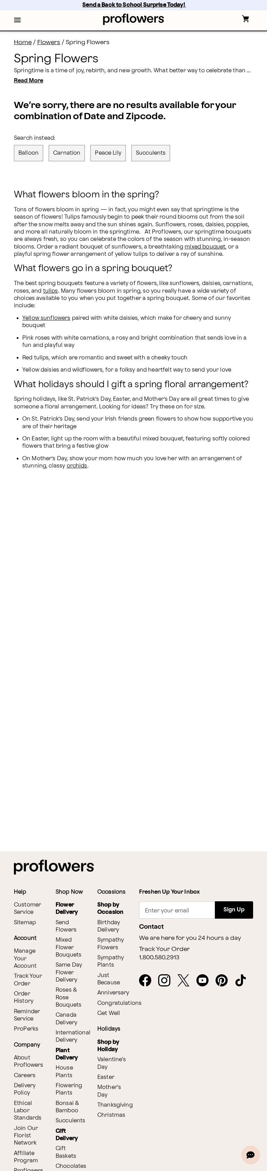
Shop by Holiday (108, 1046)
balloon (28, 153)
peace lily (108, 153)
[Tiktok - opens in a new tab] (243, 980)
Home (23, 42)
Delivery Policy (24, 1089)
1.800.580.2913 (159, 957)
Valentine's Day (111, 1063)
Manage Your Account (25, 959)
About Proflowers (28, 1061)
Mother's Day (109, 1091)
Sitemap (25, 922)
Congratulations (119, 1003)
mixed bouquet (205, 247)
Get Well (108, 1013)
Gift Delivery (67, 1135)
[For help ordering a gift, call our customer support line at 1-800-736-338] (133, 19)
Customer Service (27, 908)
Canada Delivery (66, 1019)
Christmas (111, 1115)
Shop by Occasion (110, 908)
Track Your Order (28, 980)
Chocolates (71, 1166)
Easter (105, 1077)
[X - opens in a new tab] (186, 980)
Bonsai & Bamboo (67, 1107)
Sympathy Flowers (110, 943)
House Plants (64, 1071)
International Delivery (73, 1036)
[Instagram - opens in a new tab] (167, 980)
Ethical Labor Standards (27, 1111)
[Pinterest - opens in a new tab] (224, 980)
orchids (77, 466)
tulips (50, 291)
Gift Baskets (66, 1152)
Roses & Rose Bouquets (68, 997)
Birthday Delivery (108, 926)
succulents (151, 153)
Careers (24, 1075)
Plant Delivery (67, 1054)
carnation (66, 153)
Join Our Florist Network (26, 1136)
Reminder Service (27, 1015)
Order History (23, 997)
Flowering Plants (69, 1089)
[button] (17, 20)
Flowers (48, 42)
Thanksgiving (115, 1105)
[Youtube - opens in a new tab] (205, 980)
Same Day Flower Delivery (69, 972)
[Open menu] (17, 20)
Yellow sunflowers (46, 318)
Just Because (108, 979)
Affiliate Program (26, 1157)
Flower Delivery (67, 908)
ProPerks (26, 1029)
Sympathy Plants (110, 961)
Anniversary (113, 992)
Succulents (71, 1120)
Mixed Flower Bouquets (68, 947)
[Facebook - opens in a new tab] (148, 980)
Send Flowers (66, 926)
